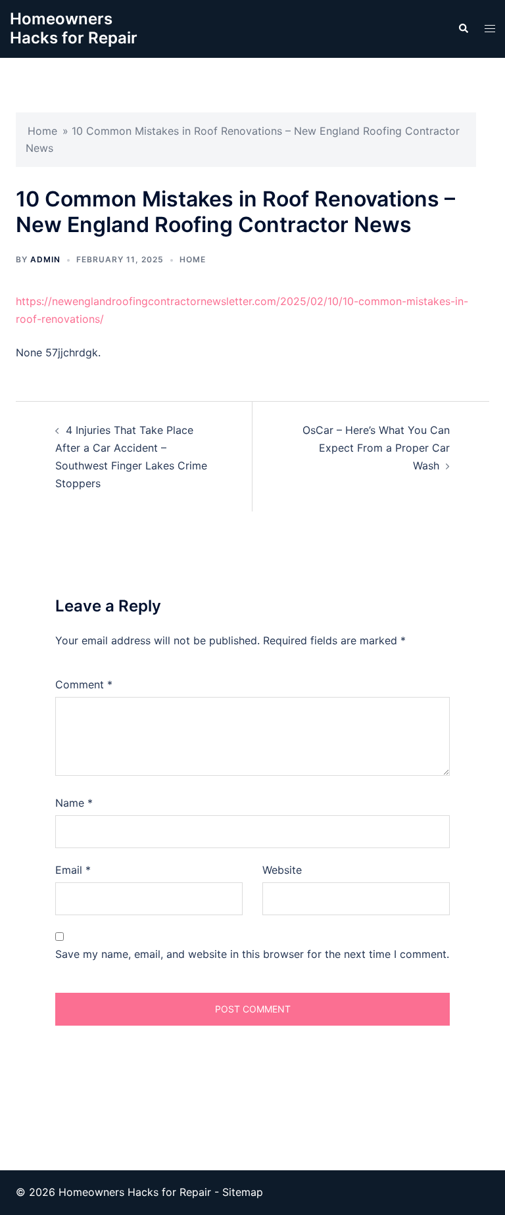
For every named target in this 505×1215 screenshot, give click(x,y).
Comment (83, 684)
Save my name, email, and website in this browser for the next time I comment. (252, 954)
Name (74, 802)
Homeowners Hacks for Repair (73, 28)
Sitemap (242, 1192)
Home (42, 130)
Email (73, 869)
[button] (463, 29)
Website (282, 869)
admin (45, 259)
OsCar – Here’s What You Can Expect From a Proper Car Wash (376, 447)
